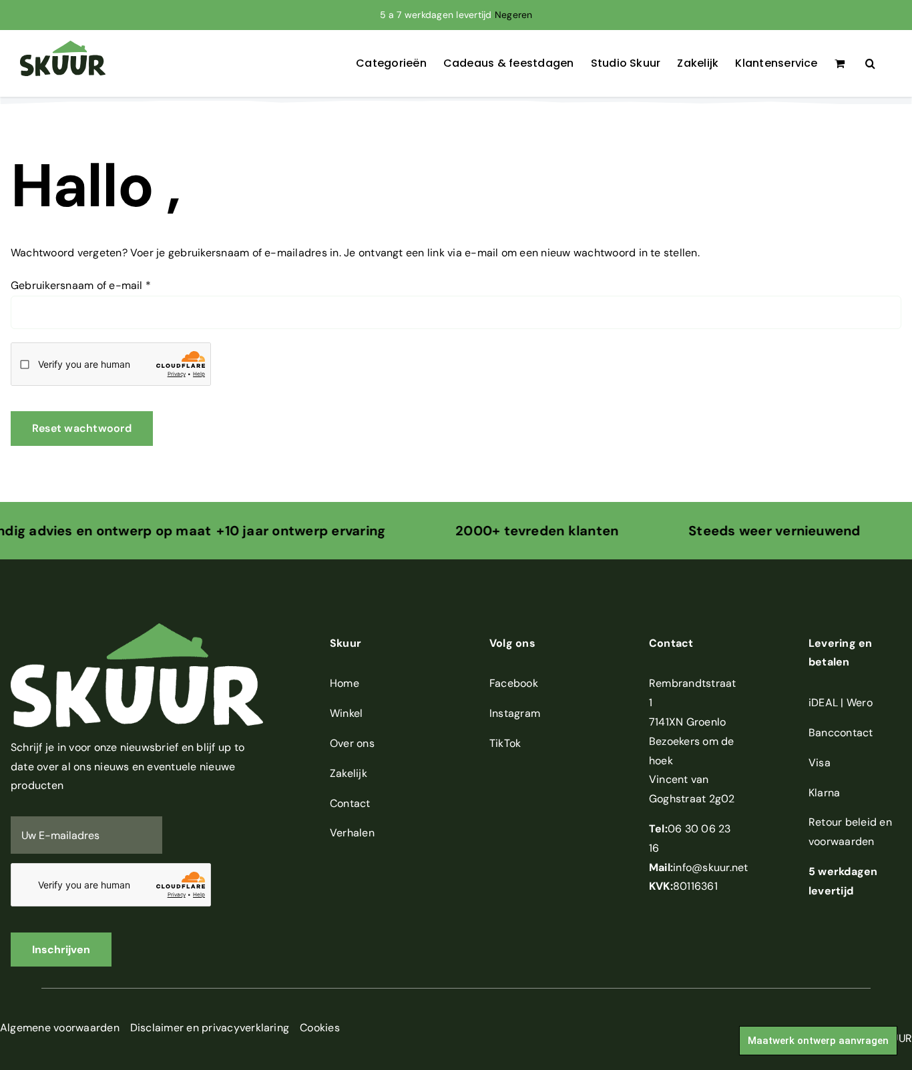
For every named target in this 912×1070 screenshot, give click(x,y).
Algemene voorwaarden (60, 1028)
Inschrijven (61, 950)
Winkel (346, 713)
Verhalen (352, 833)
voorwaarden (842, 841)
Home (344, 683)
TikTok (505, 743)
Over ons (352, 743)
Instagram (514, 713)
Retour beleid (843, 822)
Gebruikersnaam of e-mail (81, 285)
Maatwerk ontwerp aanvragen (818, 1041)
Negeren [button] (514, 15)
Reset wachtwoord (82, 428)
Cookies (320, 1028)
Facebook (513, 683)
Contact (350, 803)
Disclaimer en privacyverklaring (209, 1028)
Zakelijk (348, 773)
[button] (870, 63)
